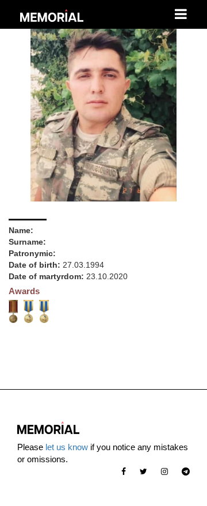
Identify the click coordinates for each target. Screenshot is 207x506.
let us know (66, 447)
